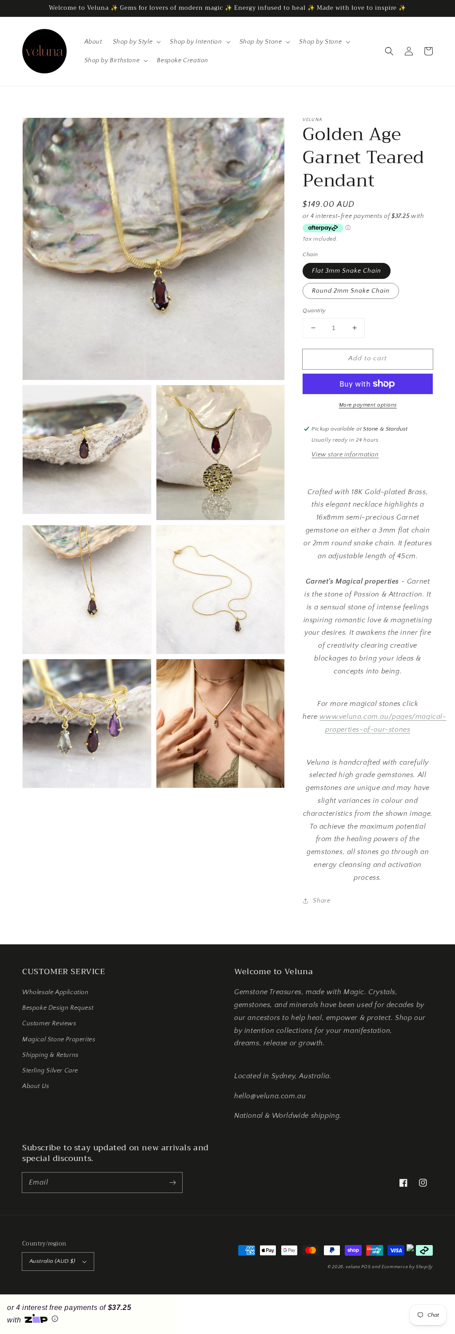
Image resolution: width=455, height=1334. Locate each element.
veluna (353, 1267)
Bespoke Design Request (57, 1008)
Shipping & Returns (50, 1055)
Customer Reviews (49, 1023)
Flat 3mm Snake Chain (346, 270)
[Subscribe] (172, 1182)
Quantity (314, 310)
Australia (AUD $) (52, 1261)
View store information (345, 454)
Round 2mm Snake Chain (351, 290)
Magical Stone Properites (58, 1039)
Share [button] (321, 900)
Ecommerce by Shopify (407, 1267)
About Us (35, 1086)
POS (366, 1267)
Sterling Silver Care (50, 1070)
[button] (389, 51)
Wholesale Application (55, 992)
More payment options (368, 405)
